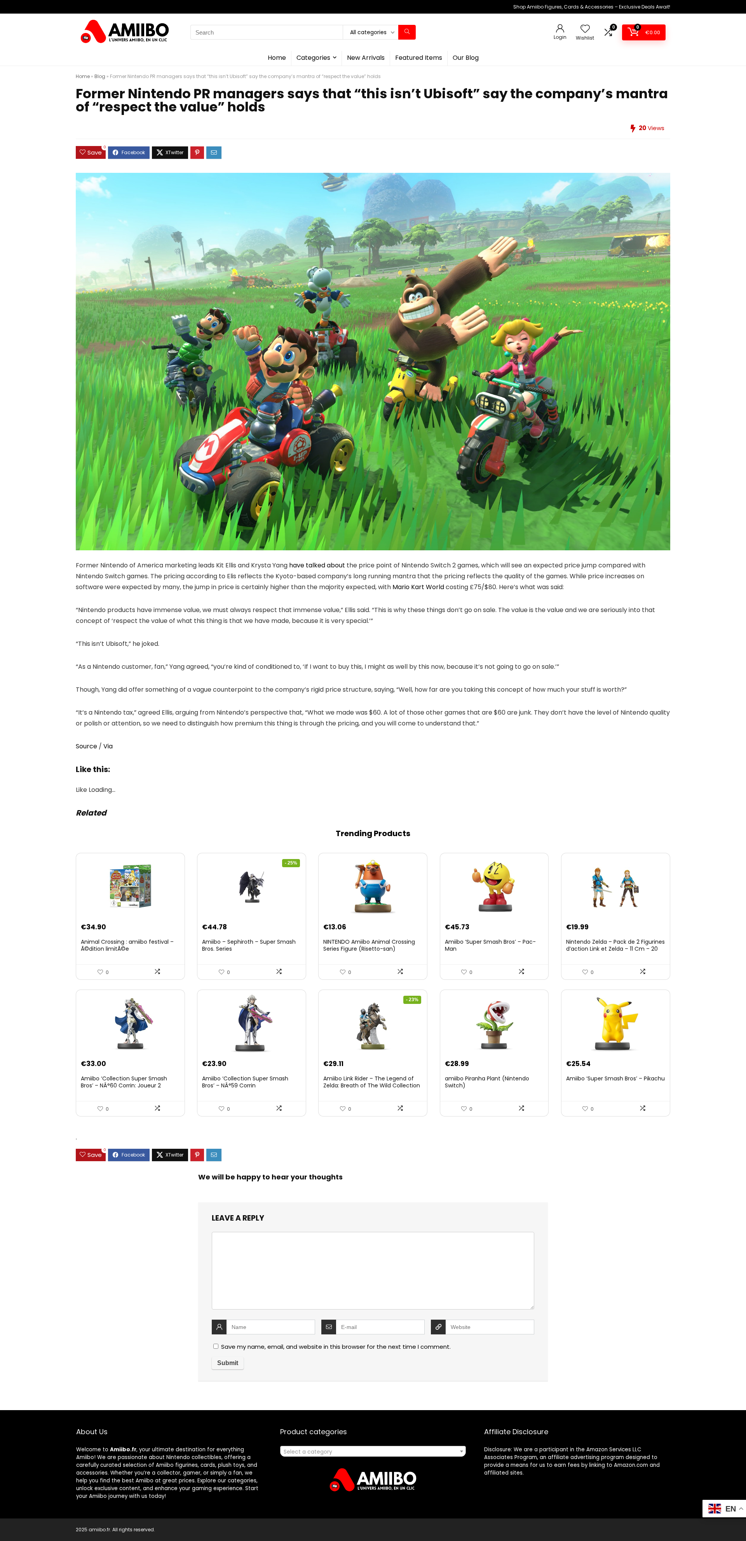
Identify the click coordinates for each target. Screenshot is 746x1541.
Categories (313, 57)
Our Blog (466, 57)
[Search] (407, 32)
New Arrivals (366, 57)
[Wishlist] (585, 29)
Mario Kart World (418, 587)
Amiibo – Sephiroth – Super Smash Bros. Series (249, 945)
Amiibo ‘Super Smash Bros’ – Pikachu (615, 1078)
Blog (99, 76)
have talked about (317, 565)
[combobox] (373, 1451)
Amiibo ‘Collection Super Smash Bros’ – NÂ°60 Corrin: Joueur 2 (124, 1082)
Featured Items (418, 57)
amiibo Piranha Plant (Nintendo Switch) (487, 1082)
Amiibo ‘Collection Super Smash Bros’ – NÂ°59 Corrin (245, 1082)
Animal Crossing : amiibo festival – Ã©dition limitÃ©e (127, 945)
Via (108, 746)
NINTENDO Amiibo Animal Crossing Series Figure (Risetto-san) (369, 945)
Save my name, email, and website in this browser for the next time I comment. (336, 1347)
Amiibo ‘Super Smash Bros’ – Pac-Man (490, 945)
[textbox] (373, 1451)
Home (277, 57)
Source (86, 746)
